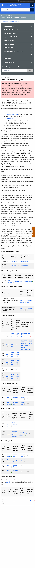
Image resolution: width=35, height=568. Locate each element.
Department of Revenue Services (11, 21)
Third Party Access (12, 114)
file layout (7, 334)
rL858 (8, 482)
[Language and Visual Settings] (32, 5)
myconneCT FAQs (10, 33)
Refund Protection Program (13, 51)
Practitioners (8, 48)
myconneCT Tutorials (11, 37)
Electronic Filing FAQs (11, 30)
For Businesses (9, 41)
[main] (17, 291)
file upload (14, 261)
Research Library (9, 62)
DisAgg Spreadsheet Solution (23, 433)
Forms (6, 55)
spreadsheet (28, 281)
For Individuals (9, 44)
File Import (9, 118)
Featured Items (9, 26)
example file (24, 261)
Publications (8, 59)
